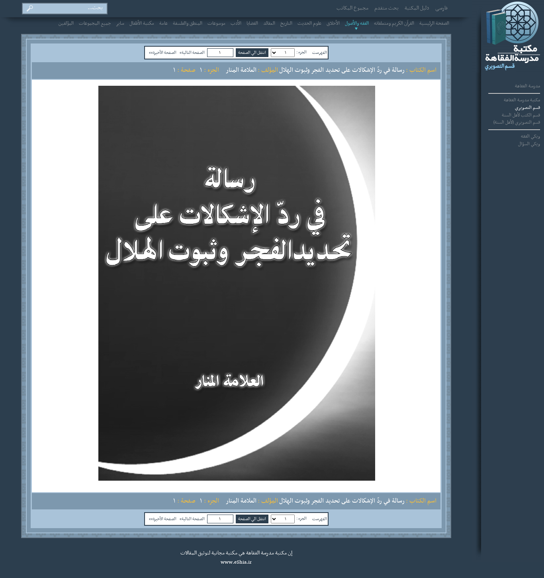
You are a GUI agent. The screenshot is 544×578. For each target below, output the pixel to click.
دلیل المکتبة (417, 8)
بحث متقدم (386, 8)
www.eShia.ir (236, 562)
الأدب (236, 23)
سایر (120, 23)
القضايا (252, 23)
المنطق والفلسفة (187, 23)
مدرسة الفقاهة (527, 86)
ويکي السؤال (529, 144)
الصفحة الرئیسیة (434, 23)
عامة (163, 23)
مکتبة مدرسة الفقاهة (522, 100)
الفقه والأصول (357, 23)
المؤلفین (66, 23)
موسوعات (216, 23)
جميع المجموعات (95, 23)
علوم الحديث (309, 23)
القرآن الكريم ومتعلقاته (394, 23)
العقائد (269, 23)
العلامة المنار (241, 70)
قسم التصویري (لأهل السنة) (516, 122)
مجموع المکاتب (352, 8)
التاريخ (286, 23)
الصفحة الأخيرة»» (163, 52)
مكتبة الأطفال (141, 23)
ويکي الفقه (530, 136)
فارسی (441, 8)
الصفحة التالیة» (192, 52)
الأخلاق (333, 23)
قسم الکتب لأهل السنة (521, 115)
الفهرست (319, 52)
